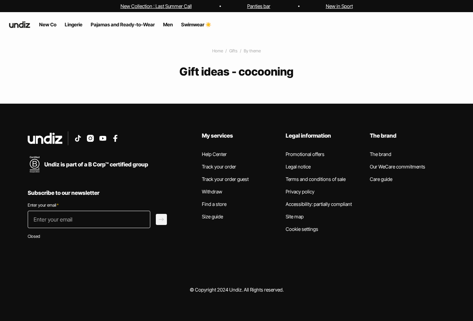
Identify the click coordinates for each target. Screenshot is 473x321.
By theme (252, 50)
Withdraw (212, 191)
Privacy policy (300, 191)
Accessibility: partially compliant (319, 204)
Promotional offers (305, 154)
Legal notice (298, 167)
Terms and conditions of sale (316, 179)
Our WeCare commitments (397, 167)
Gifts (233, 50)
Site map (295, 216)
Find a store (214, 204)
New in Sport (339, 6)
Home (217, 50)
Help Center (214, 154)
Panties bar (258, 6)
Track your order (219, 167)
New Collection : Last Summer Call (156, 6)
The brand (380, 154)
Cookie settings (302, 229)
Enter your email (43, 205)
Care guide (381, 179)
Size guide (212, 216)
